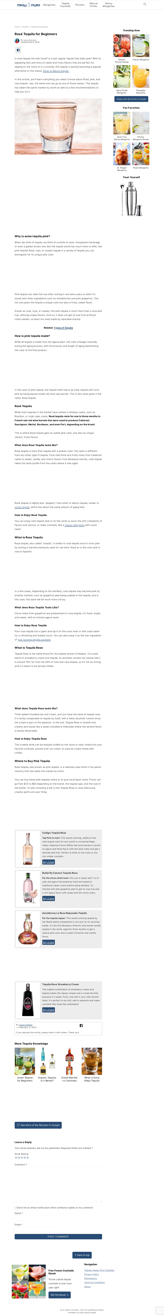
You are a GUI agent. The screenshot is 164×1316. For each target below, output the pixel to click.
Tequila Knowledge (39, 27)
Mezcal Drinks (94, 5)
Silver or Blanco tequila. (56, 70)
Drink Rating (21, 1154)
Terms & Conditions (94, 1282)
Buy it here (48, 862)
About (87, 1286)
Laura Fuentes (26, 1024)
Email (18, 1224)
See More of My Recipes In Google (40, 1125)
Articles (25, 27)
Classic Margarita (74, 525)
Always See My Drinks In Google (131, 99)
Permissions (90, 1278)
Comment (21, 1164)
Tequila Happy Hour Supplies (99, 1270)
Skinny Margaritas (109, 5)
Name (19, 1213)
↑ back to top (82, 1255)
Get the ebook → (60, 1294)
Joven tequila (22, 507)
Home (17, 27)
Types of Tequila (63, 327)
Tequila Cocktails (65, 5)
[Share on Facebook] (18, 50)
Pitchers (80, 5)
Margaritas (49, 5)
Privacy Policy (91, 1274)
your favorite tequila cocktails (34, 639)
